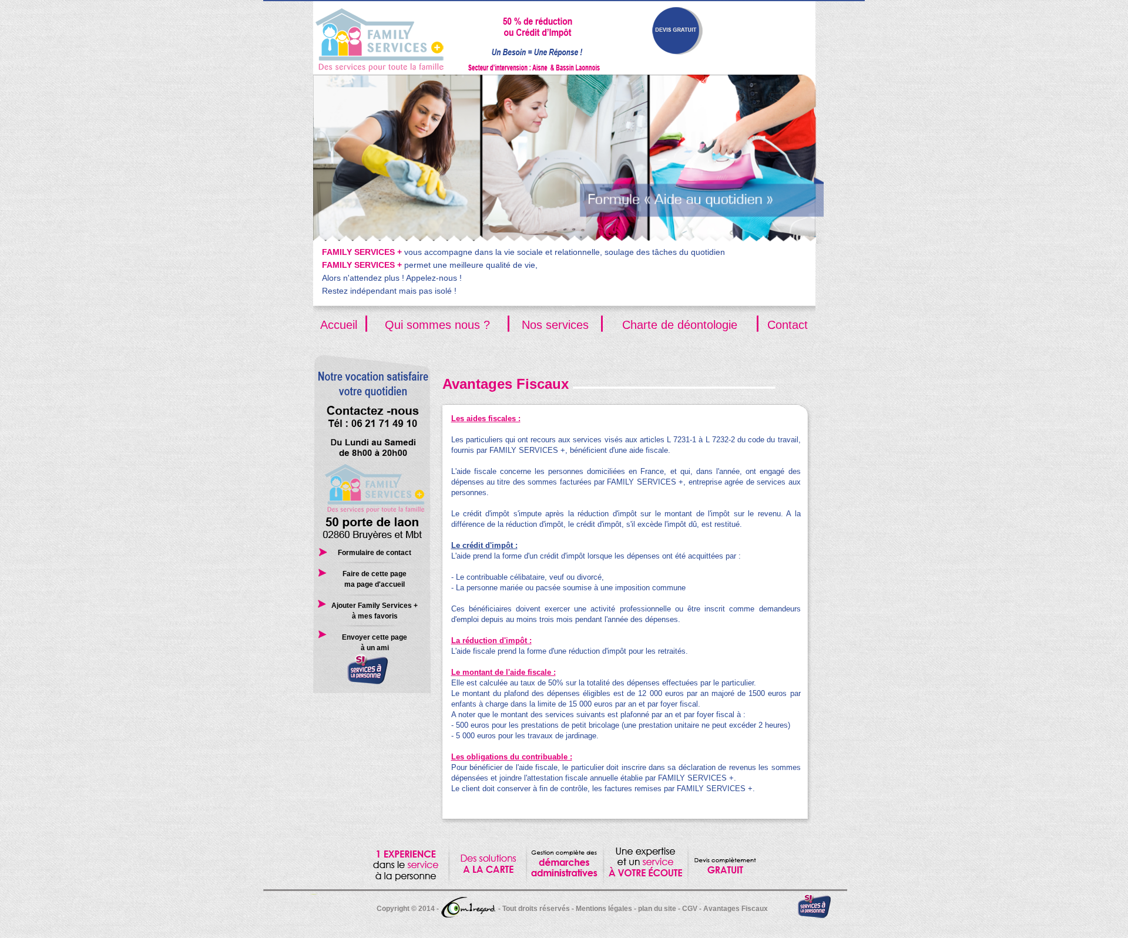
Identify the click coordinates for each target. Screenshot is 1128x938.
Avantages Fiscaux (735, 909)
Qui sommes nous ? (437, 324)
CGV (689, 909)
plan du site (657, 909)
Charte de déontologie (679, 324)
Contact (787, 324)
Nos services (555, 324)
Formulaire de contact (374, 553)
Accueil (338, 324)
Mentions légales (604, 909)
